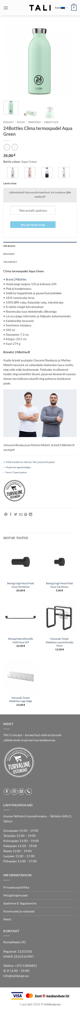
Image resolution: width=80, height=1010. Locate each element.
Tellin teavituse (33, 225)
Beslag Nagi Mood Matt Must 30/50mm (20, 585)
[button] (5, 8)
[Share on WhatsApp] (6, 514)
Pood (21, 122)
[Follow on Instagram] (14, 791)
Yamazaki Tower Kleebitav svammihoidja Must (59, 642)
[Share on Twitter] (15, 514)
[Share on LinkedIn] (30, 514)
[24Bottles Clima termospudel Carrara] (12, 172)
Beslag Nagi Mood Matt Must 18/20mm (59, 585)
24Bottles (51, 122)
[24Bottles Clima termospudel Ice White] (63, 172)
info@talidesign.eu (16, 976)
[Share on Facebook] (10, 514)
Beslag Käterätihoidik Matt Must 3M (20, 640)
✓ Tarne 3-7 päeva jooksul (15, 472)
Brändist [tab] (9, 254)
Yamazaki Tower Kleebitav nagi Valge (20, 699)
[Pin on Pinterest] (25, 514)
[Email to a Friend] (20, 514)
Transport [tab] (10, 262)
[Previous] (10, 61)
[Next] (70, 61)
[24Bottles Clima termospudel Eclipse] (46, 172)
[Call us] (28, 791)
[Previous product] (15, 147)
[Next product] (7, 147)
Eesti (58, 7)
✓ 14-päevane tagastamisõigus (17, 467)
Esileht (8, 122)
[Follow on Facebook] (7, 791)
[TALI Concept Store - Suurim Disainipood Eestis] (40, 7)
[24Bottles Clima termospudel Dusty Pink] (29, 172)
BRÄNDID (34, 122)
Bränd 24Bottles (16, 279)
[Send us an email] (21, 791)
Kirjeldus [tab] (9, 246)
